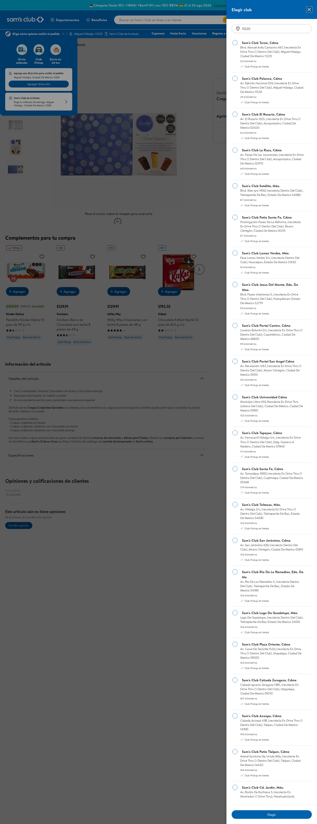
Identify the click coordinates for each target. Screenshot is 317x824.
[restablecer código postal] (237, 28)
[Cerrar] (309, 9)
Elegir (271, 814)
